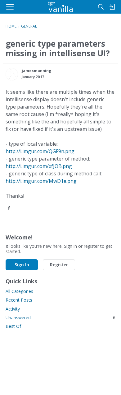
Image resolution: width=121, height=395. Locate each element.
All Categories (19, 291)
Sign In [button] (22, 265)
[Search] (100, 7)
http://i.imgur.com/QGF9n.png (40, 151)
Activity (13, 309)
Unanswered (60, 317)
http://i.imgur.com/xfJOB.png (39, 166)
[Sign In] (112, 7)
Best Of (13, 326)
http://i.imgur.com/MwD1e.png (41, 181)
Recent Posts (19, 300)
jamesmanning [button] (36, 70)
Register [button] (59, 265)
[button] (12, 74)
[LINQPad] (60, 7)
